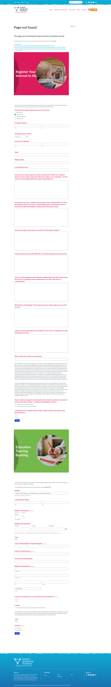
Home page (26, 41)
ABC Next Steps (20, 118)
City (15, 584)
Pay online (19, 627)
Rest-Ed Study (18, 44)
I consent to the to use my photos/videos (25, 404)
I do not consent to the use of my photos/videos (26, 406)
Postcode (43, 584)
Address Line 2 (17, 577)
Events (78, 9)
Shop (19, 2)
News (15, 2)
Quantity (16, 514)
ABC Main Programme (21, 116)
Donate (93, 9)
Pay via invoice (19, 630)
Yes (17, 415)
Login (28, 2)
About (51, 9)
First (15, 127)
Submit (17, 420)
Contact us (23, 2)
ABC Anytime (19, 112)
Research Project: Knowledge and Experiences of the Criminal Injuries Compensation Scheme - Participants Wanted (40, 47)
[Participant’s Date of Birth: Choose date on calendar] (26, 136)
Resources (83, 9)
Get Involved (72, 9)
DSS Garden (57, 9)
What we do (64, 9)
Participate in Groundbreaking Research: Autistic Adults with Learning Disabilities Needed (35, 45)
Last (42, 127)
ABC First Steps (20, 114)
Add (66, 529)
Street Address (17, 571)
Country (16, 590)
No (17, 417)
